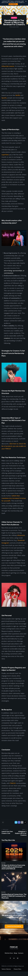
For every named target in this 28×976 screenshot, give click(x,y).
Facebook (21, 540)
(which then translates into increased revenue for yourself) (14, 498)
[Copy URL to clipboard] (25, 822)
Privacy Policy (17, 969)
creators (7, 338)
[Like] (3, 822)
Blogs (14, 17)
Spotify (4, 98)
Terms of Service (6, 969)
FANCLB (12, 783)
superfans (5, 155)
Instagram (5, 543)
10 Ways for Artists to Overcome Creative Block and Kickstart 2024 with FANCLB (13, 867)
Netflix (18, 95)
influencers (21, 535)
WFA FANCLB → (13, 4)
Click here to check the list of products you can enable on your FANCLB (14, 446)
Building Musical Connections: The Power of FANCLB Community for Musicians (14, 896)
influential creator (8, 66)
